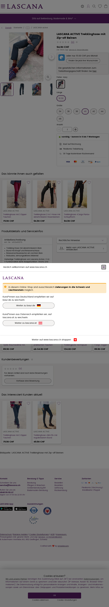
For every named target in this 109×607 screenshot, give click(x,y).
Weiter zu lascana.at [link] (26, 323)
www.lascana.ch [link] (52, 340)
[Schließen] (104, 267)
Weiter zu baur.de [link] (25, 305)
